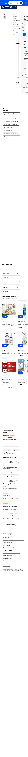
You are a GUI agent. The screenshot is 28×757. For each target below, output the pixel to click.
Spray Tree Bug (6, 545)
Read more (5, 493)
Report (17, 476)
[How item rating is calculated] (17, 439)
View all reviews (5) (10, 524)
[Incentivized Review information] (11, 473)
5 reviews (10, 437)
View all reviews (8, 443)
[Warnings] (18, 291)
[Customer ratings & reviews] (18, 431)
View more (10, 387)
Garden (14, 14)
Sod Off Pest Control (7, 542)
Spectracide (5, 560)
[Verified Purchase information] (14, 462)
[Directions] (18, 277)
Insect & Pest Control (7, 555)
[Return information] (23, 31)
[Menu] (2, 3)
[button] (16, 42)
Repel (4, 563)
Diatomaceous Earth (7, 558)
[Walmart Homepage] (6, 3)
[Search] (21, 3)
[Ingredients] (18, 287)
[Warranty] (16, 282)
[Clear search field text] (19, 3)
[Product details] (18, 269)
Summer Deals (6, 537)
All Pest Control (6, 566)
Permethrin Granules (7, 550)
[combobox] (15, 3)
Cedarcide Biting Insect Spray (9, 547)
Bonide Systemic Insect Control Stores (11, 553)
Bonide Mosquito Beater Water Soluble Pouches (13, 540)
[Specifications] (18, 273)
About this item (7, 264)
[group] (19, 35)
